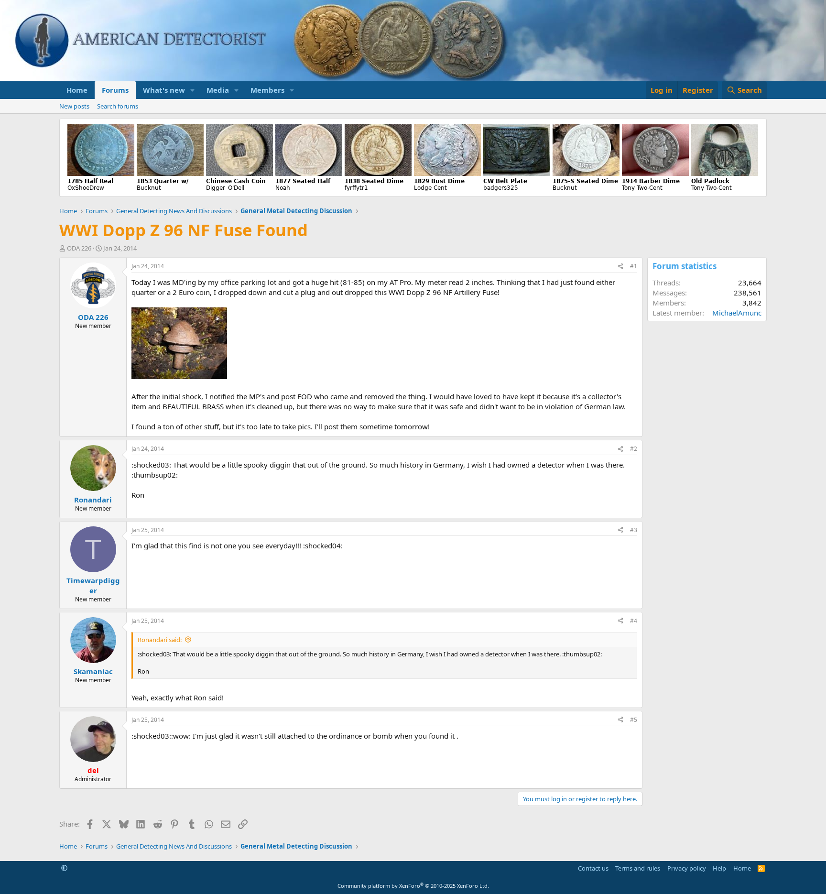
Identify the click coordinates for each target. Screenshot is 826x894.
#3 (633, 530)
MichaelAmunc (736, 312)
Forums (115, 90)
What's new (164, 90)
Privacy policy (686, 868)
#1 (633, 266)
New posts (74, 106)
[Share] (620, 266)
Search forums (117, 106)
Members (267, 90)
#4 (633, 621)
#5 (633, 720)
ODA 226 (79, 248)
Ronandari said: (160, 639)
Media (217, 90)
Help (719, 868)
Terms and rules (637, 868)
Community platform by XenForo (413, 885)
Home (76, 90)
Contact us (593, 868)
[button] (192, 90)
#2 (633, 449)
